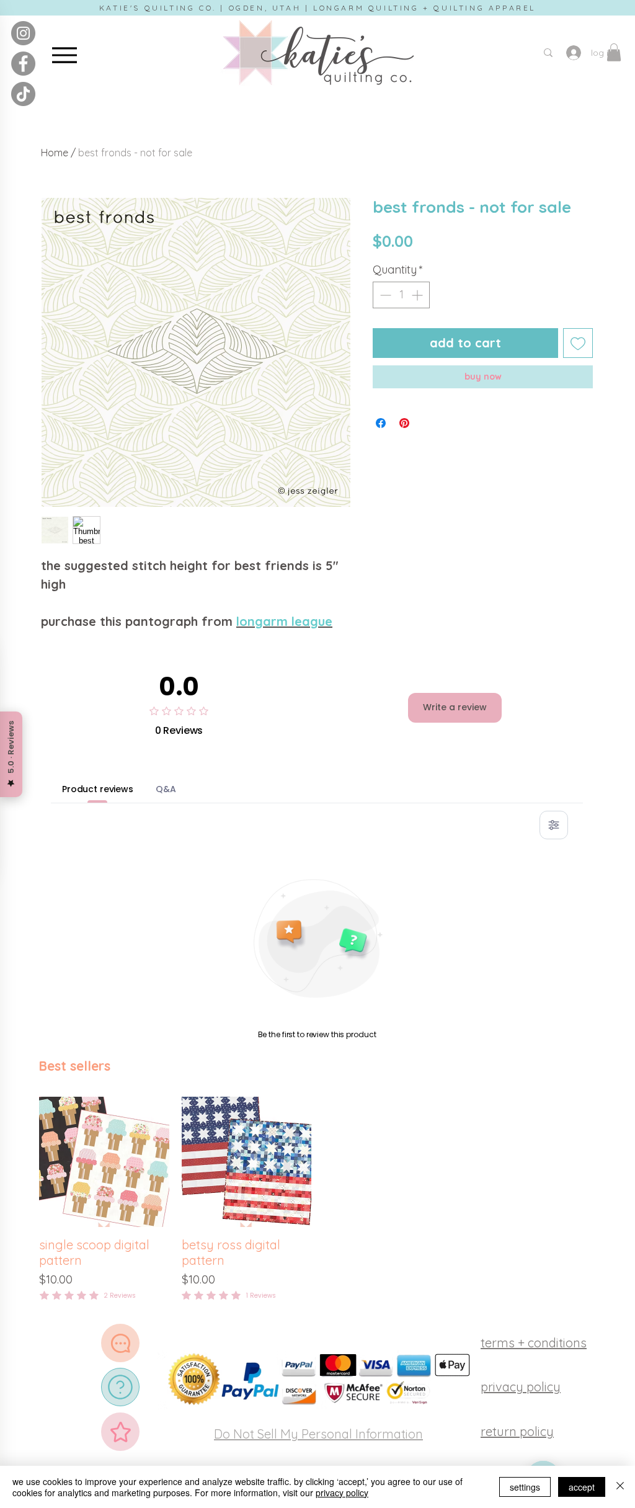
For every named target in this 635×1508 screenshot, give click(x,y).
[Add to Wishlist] (578, 343)
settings (525, 1487)
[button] (613, 52)
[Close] (620, 1487)
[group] (317, 1200)
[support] (120, 1343)
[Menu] (64, 55)
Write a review (455, 707)
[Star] (120, 1431)
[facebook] (23, 63)
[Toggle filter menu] (554, 825)
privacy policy (342, 1492)
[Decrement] (384, 295)
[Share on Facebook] (380, 423)
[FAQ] (120, 1387)
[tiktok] (23, 94)
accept (582, 1487)
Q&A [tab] (166, 789)
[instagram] (23, 33)
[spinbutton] (401, 295)
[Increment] (418, 295)
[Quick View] (104, 1162)
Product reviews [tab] (97, 789)
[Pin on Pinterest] (404, 423)
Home (54, 152)
